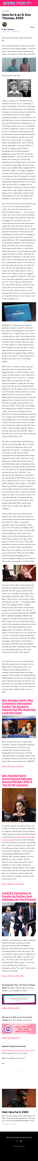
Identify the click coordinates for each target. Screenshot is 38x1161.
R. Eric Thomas (8, 29)
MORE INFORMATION (11, 1008)
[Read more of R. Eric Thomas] (4, 24)
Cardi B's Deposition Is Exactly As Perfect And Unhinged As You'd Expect (19, 896)
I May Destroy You (27, 1050)
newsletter (6, 11)
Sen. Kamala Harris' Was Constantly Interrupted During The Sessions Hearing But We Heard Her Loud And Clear (19, 706)
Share (32, 27)
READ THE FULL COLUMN (13, 766)
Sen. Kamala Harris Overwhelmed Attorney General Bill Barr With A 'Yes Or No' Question (17, 780)
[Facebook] (21, 1141)
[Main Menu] (34, 3)
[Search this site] (31, 3)
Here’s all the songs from (11, 1050)
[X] (17, 1141)
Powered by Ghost (19, 1146)
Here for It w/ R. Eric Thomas (16, 1137)
